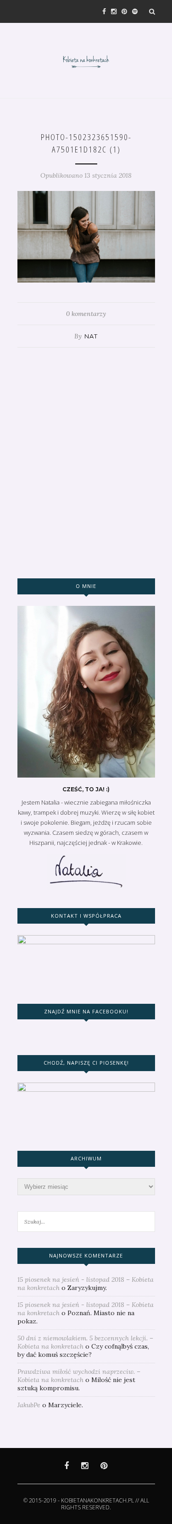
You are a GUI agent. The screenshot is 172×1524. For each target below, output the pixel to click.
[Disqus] (86, 462)
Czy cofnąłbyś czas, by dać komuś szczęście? (83, 1350)
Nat (91, 336)
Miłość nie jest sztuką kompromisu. (76, 1384)
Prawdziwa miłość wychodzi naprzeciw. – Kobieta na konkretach (78, 1375)
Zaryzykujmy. (87, 1288)
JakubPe (28, 1405)
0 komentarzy (86, 314)
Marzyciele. (65, 1405)
